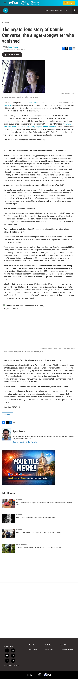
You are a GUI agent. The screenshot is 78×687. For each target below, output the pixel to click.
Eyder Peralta (13, 47)
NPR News (5, 23)
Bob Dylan (7, 105)
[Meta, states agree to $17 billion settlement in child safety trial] (8, 533)
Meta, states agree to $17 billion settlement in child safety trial (38, 533)
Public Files (63, 645)
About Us (32, 645)
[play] (5, 10)
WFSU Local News (21, 544)
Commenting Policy (66, 649)
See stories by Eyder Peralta (25, 442)
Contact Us (48, 645)
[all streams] (75, 10)
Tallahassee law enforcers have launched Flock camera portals (38, 548)
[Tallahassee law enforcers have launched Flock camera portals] (8, 548)
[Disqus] (39, 610)
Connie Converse (29, 102)
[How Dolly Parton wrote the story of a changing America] (8, 518)
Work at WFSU (33, 649)
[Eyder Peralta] (6, 434)
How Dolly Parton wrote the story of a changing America (36, 518)
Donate (70, 3)
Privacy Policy (49, 649)
